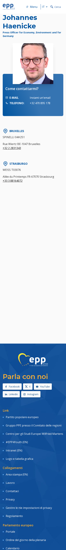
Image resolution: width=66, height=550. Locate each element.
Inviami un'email (40, 98)
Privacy (10, 499)
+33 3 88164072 (13, 181)
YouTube (45, 386)
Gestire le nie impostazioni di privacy (29, 508)
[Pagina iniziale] (9, 7)
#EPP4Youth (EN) (17, 442)
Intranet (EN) (14, 450)
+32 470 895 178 (40, 103)
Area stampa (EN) (17, 474)
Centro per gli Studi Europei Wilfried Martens (34, 434)
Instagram (32, 394)
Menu (33, 7)
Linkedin (13, 394)
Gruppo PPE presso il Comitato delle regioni (33, 425)
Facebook (14, 386)
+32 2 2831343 (12, 148)
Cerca (57, 7)
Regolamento (14, 516)
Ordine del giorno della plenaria (26, 540)
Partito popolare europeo (22, 417)
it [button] (43, 7)
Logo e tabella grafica (19, 459)
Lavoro (10, 483)
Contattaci (12, 491)
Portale (10, 531)
